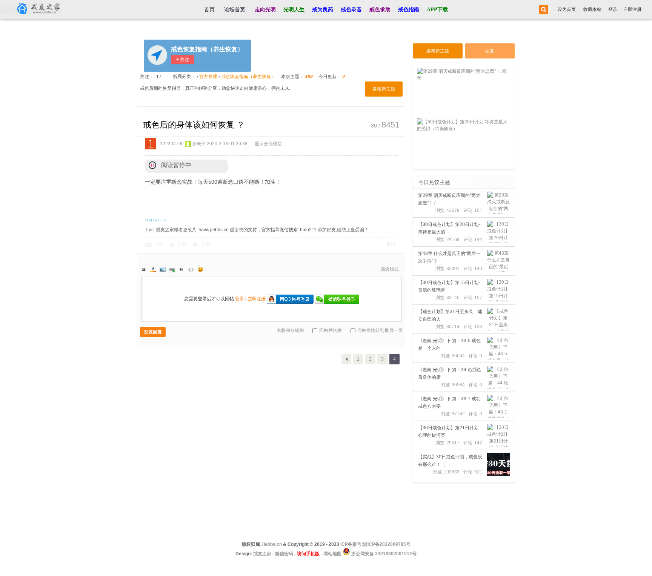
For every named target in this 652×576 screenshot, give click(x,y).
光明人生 (293, 9)
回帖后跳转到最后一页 (380, 330)
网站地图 (332, 553)
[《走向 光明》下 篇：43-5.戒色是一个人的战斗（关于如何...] (498, 348)
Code (191, 269)
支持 (183, 244)
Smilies (200, 269)
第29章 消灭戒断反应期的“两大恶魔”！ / (449, 199)
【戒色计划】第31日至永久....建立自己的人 (450, 315)
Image (162, 269)
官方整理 (208, 76)
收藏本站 (592, 9)
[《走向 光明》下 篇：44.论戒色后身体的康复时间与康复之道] (498, 377)
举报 (390, 244)
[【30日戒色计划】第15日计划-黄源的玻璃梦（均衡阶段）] (498, 290)
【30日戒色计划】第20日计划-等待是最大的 (449, 228)
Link (172, 269)
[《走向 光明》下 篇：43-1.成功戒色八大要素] (498, 406)
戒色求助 (380, 9)
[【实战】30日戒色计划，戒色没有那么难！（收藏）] (498, 464)
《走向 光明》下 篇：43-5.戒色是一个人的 (449, 344)
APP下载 (437, 9)
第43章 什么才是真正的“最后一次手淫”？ (449, 257)
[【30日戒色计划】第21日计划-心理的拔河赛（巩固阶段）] (498, 435)
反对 (205, 244)
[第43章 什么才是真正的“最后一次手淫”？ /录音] (498, 261)
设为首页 (567, 9)
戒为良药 (322, 9)
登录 (612, 9)
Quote (181, 269)
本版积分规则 (290, 330)
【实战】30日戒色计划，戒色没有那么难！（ (450, 460)
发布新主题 (383, 89)
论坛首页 (234, 9)
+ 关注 (182, 59)
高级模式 (390, 269)
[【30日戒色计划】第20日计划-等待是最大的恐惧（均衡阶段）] (498, 232)
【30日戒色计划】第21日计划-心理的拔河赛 (449, 431)
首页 (209, 9)
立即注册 (632, 9)
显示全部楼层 (268, 143)
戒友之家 (262, 553)
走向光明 (265, 9)
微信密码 (284, 553)
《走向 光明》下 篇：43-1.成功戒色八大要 (449, 402)
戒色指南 (408, 9)
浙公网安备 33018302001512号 (383, 553)
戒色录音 (351, 9)
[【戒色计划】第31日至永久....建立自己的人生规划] (498, 319)
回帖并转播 (330, 330)
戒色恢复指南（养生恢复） (207, 49)
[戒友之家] (31, 9)
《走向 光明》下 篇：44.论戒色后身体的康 (449, 373)
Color (153, 269)
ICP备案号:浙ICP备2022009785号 (375, 544)
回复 (158, 244)
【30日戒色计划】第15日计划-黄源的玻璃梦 (449, 286)
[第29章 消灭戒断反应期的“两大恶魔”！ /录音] (498, 203)
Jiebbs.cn (271, 544)
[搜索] (542, 9)
